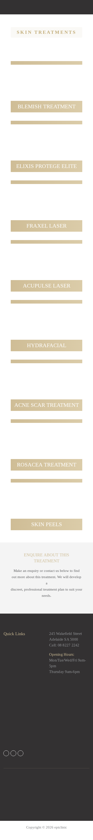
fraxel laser (46, 226)
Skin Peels (46, 524)
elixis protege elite (46, 166)
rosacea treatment (46, 465)
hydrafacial (46, 345)
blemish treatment (47, 106)
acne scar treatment (46, 405)
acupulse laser (46, 286)
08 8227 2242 (68, 645)
